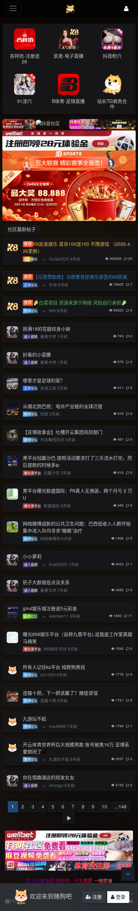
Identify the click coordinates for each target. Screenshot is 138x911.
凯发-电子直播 (68, 55)
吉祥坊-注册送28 (25, 58)
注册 (96, 896)
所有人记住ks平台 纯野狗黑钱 (54, 667)
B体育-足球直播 (68, 101)
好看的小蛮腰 (37, 354)
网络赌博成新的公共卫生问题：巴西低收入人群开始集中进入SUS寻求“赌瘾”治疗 (77, 527)
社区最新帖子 (22, 229)
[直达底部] (128, 874)
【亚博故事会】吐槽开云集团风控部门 (62, 432)
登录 (120, 896)
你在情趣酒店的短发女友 (48, 777)
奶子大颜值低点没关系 (46, 582)
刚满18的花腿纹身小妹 (46, 328)
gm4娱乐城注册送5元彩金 (50, 608)
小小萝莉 (32, 556)
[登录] (126, 8)
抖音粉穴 (112, 55)
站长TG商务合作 (112, 104)
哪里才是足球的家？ (44, 380)
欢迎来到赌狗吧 (50, 896)
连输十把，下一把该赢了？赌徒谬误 (60, 692)
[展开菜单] (13, 8)
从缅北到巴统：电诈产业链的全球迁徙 (62, 406)
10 (104, 806)
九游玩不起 (34, 718)
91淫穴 (24, 101)
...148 (121, 806)
